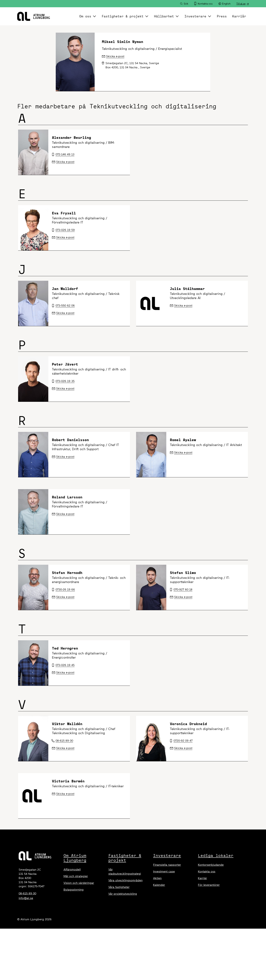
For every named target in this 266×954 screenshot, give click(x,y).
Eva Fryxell (64, 213)
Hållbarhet (164, 16)
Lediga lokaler (215, 855)
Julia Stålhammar (187, 288)
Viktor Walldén (67, 723)
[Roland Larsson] (33, 511)
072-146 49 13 (65, 154)
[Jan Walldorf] (33, 303)
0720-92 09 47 (183, 740)
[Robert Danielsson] (33, 454)
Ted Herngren (65, 648)
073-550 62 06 (65, 305)
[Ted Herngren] (33, 663)
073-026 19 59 (65, 230)
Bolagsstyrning (74, 889)
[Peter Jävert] (33, 379)
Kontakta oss (206, 871)
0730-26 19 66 (65, 589)
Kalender (159, 885)
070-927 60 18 (183, 589)
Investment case (164, 871)
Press (222, 16)
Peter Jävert (65, 364)
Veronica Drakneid (188, 723)
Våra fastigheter (119, 887)
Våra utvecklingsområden (125, 880)
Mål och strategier (76, 876)
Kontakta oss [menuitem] (205, 3)
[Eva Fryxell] (33, 227)
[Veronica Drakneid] (151, 738)
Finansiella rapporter (167, 864)
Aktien (157, 878)
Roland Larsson (67, 497)
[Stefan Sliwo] (151, 587)
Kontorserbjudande (211, 864)
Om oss (85, 16)
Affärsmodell (72, 869)
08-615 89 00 (64, 740)
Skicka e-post (65, 161)
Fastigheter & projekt (122, 16)
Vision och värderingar (79, 883)
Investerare (195, 16)
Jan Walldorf (65, 288)
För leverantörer (209, 885)
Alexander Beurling (71, 137)
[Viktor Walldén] (33, 738)
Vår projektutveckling (122, 893)
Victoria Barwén (68, 781)
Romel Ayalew (183, 439)
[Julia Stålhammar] (151, 303)
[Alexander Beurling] (33, 152)
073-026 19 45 (65, 665)
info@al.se (26, 898)
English (226, 3)
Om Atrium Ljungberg (75, 858)
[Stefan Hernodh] (33, 587)
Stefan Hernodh (67, 572)
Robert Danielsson (70, 439)
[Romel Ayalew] (151, 454)
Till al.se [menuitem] (241, 3)
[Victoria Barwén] (33, 795)
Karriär (239, 16)
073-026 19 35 (65, 381)
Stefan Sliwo (183, 572)
